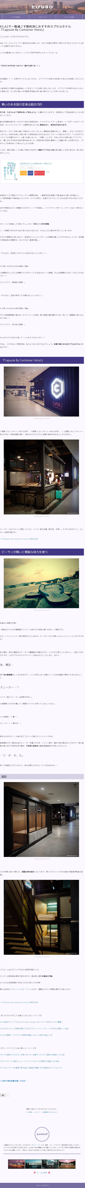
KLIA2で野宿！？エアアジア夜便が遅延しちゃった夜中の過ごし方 (26, 1035)
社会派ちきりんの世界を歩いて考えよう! (36, 163)
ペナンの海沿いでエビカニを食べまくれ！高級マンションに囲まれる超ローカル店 (32, 1055)
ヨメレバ (32, 166)
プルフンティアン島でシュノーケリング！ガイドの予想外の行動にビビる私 (29, 1061)
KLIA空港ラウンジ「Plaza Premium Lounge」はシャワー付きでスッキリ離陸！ (31, 1022)
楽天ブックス (39, 173)
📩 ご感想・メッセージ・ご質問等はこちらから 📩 (42, 1112)
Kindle (30, 173)
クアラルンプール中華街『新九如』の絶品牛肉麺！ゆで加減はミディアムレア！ (31, 1068)
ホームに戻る (42, 1173)
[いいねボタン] (3, 1095)
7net (48, 172)
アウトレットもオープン (20, 989)
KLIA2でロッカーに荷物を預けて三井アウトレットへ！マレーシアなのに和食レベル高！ (35, 1028)
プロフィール (35, 1145)
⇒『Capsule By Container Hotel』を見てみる (19, 539)
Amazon (23, 173)
